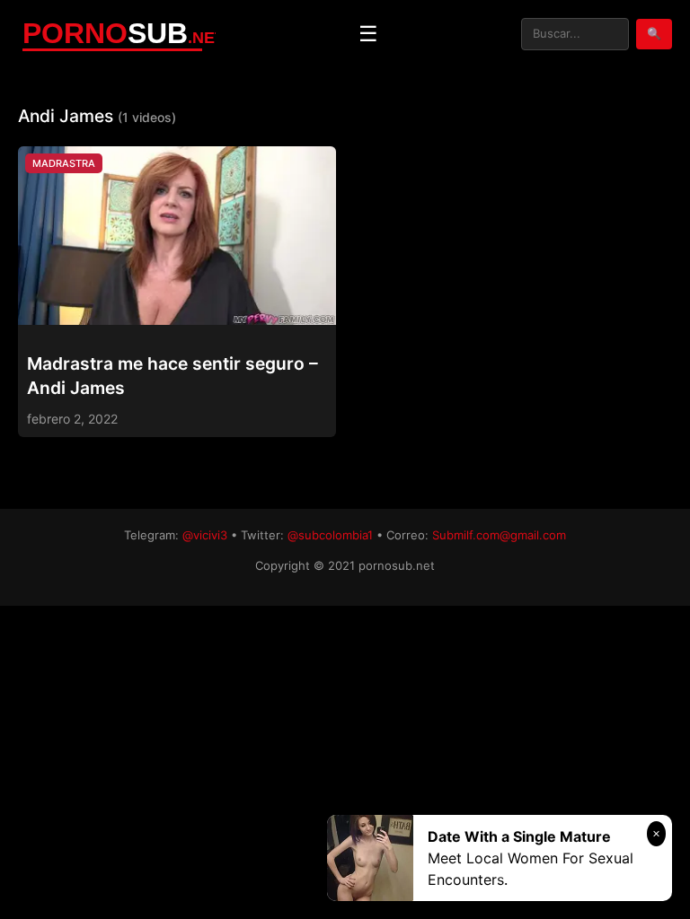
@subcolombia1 (330, 535)
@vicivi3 (204, 535)
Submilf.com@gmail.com (499, 535)
